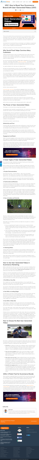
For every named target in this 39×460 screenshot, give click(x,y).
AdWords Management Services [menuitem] (3, 448)
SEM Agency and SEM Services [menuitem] (3, 456)
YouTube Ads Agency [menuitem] (28, 447)
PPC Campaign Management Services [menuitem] (4, 452)
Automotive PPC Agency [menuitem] (15, 453)
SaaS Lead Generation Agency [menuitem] (16, 448)
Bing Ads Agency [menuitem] (2, 449)
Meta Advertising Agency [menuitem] (29, 450)
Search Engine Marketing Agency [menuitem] (3, 454)
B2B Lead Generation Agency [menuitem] (16, 455)
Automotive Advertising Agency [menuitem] (16, 451)
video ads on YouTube (22, 61)
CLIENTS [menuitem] (24, 1)
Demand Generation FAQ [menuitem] (29, 451)
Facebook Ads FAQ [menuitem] (28, 453)
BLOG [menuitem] (27, 1)
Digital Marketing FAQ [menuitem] (28, 452)
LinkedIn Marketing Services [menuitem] (3, 451)
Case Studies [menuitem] (27, 455)
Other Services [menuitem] (27, 456)
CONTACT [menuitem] (30, 1)
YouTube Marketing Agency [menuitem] (29, 448)
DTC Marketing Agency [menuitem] (15, 450)
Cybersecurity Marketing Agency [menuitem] (16, 449)
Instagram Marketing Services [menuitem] (16, 454)
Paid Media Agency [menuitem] (2, 453)
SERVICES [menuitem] (14, 1)
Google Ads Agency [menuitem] (2, 447)
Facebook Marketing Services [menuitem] (3, 450)
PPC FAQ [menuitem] (27, 454)
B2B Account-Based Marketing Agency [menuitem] (30, 449)
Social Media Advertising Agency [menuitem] (16, 456)
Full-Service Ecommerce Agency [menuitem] (16, 447)
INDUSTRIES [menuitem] (18, 1)
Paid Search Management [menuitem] (3, 455)
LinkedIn (28, 413)
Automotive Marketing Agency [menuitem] (16, 452)
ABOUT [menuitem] (21, 1)
